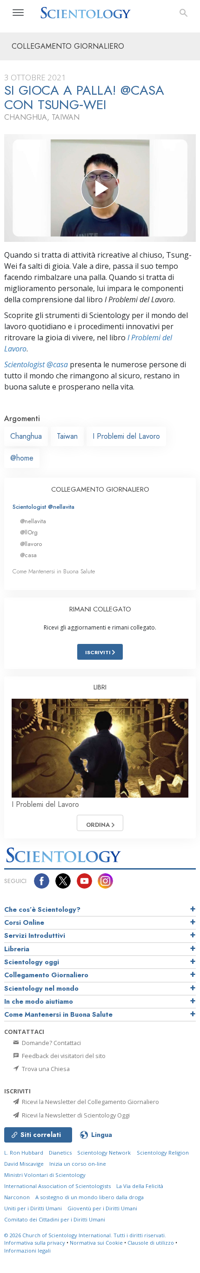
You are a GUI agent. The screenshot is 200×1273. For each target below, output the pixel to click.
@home (21, 458)
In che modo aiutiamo (38, 1001)
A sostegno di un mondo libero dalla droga (89, 1197)
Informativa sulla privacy (34, 1242)
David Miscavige (24, 1163)
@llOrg (29, 532)
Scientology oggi (31, 962)
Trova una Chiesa (45, 1069)
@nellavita (33, 521)
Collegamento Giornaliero (46, 975)
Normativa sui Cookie (96, 1242)
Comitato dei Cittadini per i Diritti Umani (54, 1219)
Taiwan (67, 436)
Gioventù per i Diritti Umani (102, 1208)
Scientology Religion (163, 1152)
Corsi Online (24, 922)
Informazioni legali (27, 1250)
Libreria (16, 949)
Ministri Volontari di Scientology (45, 1174)
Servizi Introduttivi (34, 935)
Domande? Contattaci (50, 1043)
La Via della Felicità (139, 1185)
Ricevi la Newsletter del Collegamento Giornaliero (89, 1102)
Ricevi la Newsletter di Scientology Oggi (75, 1115)
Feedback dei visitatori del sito (63, 1056)
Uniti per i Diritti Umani (33, 1208)
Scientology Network (104, 1152)
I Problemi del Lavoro (126, 436)
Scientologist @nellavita (43, 506)
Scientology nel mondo (41, 988)
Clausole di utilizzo (150, 1242)
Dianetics (60, 1152)
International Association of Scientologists (57, 1185)
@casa (28, 555)
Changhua (26, 436)
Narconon (17, 1197)
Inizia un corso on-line (77, 1163)
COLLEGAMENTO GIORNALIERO (100, 489)
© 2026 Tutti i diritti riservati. (85, 1235)
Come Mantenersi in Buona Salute (54, 571)
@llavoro (31, 543)
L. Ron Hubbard (23, 1152)
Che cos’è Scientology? (42, 909)
